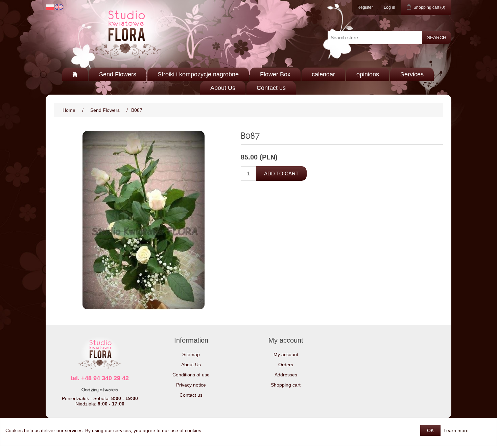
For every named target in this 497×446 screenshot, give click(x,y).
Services (412, 74)
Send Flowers (117, 74)
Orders (285, 364)
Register (365, 7)
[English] (59, 7)
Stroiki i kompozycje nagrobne (198, 74)
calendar (323, 74)
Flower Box (275, 74)
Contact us (271, 87)
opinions (367, 74)
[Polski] (50, 7)
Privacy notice (191, 385)
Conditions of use (191, 374)
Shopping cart (286, 385)
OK (430, 430)
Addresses (286, 374)
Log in (389, 7)
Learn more (456, 430)
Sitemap (191, 354)
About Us (222, 87)
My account (286, 354)
